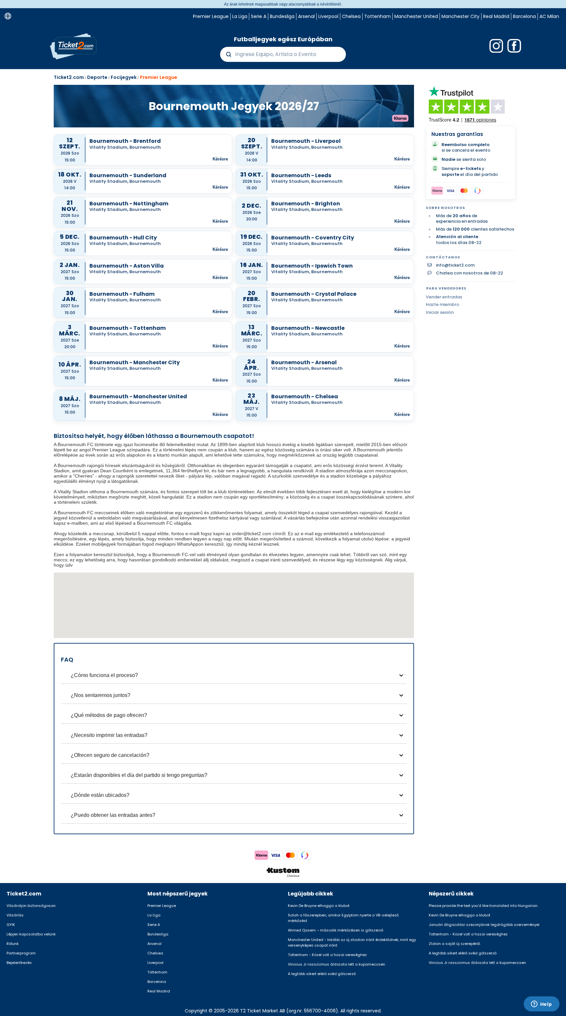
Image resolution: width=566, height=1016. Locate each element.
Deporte (97, 77)
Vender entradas (444, 297)
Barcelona (524, 16)
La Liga (239, 16)
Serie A (258, 16)
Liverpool (328, 16)
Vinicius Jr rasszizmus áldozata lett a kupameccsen (336, 964)
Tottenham (377, 16)
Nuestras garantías (457, 134)
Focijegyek (124, 77)
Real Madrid (496, 16)
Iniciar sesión (440, 312)
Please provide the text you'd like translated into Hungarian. (483, 905)
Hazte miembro (442, 304)
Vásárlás (15, 915)
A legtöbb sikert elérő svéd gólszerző (322, 973)
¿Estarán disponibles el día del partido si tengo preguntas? (139, 775)
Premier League (211, 16)
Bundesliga (282, 16)
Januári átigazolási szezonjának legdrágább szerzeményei (484, 924)
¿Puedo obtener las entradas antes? (113, 815)
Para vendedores (446, 288)
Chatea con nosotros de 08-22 (469, 273)
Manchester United (416, 16)
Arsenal (306, 16)
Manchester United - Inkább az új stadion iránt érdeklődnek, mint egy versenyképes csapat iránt (352, 942)
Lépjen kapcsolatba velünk (31, 934)
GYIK (11, 924)
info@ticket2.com (455, 265)
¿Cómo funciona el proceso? (104, 675)
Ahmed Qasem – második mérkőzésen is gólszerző (335, 930)
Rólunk (13, 943)
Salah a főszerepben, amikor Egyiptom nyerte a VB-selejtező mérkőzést (343, 918)
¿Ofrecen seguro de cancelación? (110, 755)
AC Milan (549, 16)
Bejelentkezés (19, 962)
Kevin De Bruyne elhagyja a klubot (318, 905)
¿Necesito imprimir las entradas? (109, 735)
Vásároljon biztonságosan (31, 905)
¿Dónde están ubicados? (100, 795)
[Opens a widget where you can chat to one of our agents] (541, 1004)
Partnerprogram (21, 953)
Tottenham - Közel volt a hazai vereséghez (327, 954)
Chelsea (351, 16)
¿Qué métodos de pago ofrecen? (109, 715)
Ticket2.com (69, 77)
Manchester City (461, 16)
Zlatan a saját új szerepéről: (455, 943)
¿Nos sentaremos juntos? (100, 695)
